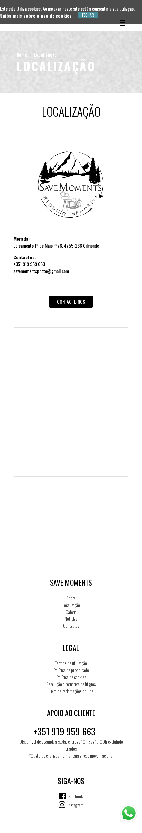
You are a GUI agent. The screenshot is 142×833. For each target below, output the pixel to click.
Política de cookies (71, 676)
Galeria (71, 611)
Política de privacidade (71, 669)
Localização (45, 54)
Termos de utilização (71, 662)
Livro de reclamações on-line (71, 690)
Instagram (75, 804)
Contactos (71, 625)
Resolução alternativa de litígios (71, 683)
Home (22, 54)
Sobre (71, 597)
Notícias (71, 618)
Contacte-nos (71, 301)
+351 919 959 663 (64, 731)
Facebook (75, 796)
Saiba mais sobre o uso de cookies (36, 15)
